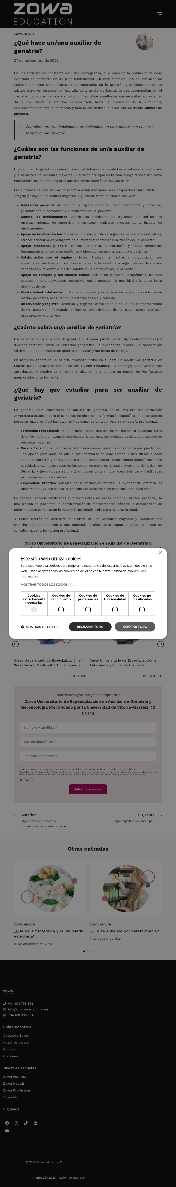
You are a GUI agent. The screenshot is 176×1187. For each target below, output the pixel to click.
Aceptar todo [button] (135, 627)
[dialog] (88, 593)
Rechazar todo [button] (90, 627)
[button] (88, 584)
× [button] (160, 553)
